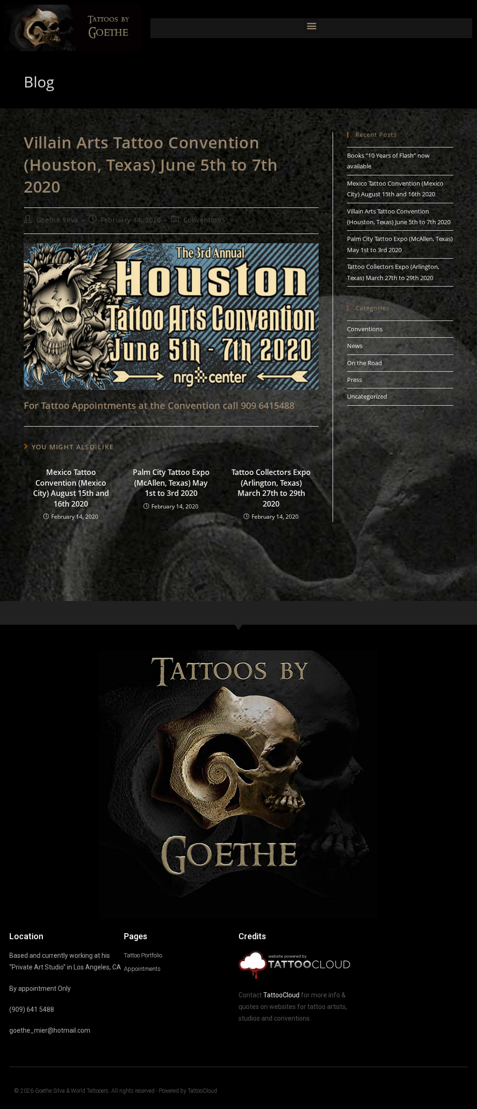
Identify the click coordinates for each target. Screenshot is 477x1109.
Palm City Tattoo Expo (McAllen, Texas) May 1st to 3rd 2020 (171, 482)
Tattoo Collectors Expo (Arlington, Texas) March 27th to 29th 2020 (271, 487)
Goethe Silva (57, 219)
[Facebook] (441, 1091)
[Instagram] (459, 1091)
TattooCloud (281, 995)
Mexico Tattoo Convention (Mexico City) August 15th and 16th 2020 (71, 487)
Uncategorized (367, 396)
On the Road (364, 363)
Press (354, 379)
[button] (311, 25)
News (354, 345)
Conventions (204, 219)
